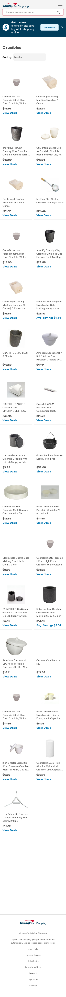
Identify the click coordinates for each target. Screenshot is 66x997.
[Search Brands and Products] (58, 12)
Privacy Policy (33, 948)
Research (33, 973)
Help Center (33, 961)
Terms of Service (33, 954)
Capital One (33, 979)
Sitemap (33, 985)
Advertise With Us (33, 967)
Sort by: (8, 57)
